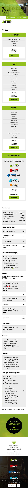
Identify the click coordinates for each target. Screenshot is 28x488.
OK (18, 485)
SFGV (12, 269)
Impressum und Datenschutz (14, 452)
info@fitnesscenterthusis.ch (14, 449)
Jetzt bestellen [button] (14, 56)
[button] (14, 425)
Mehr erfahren (12, 485)
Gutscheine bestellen (22, 17)
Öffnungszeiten (11, 17)
